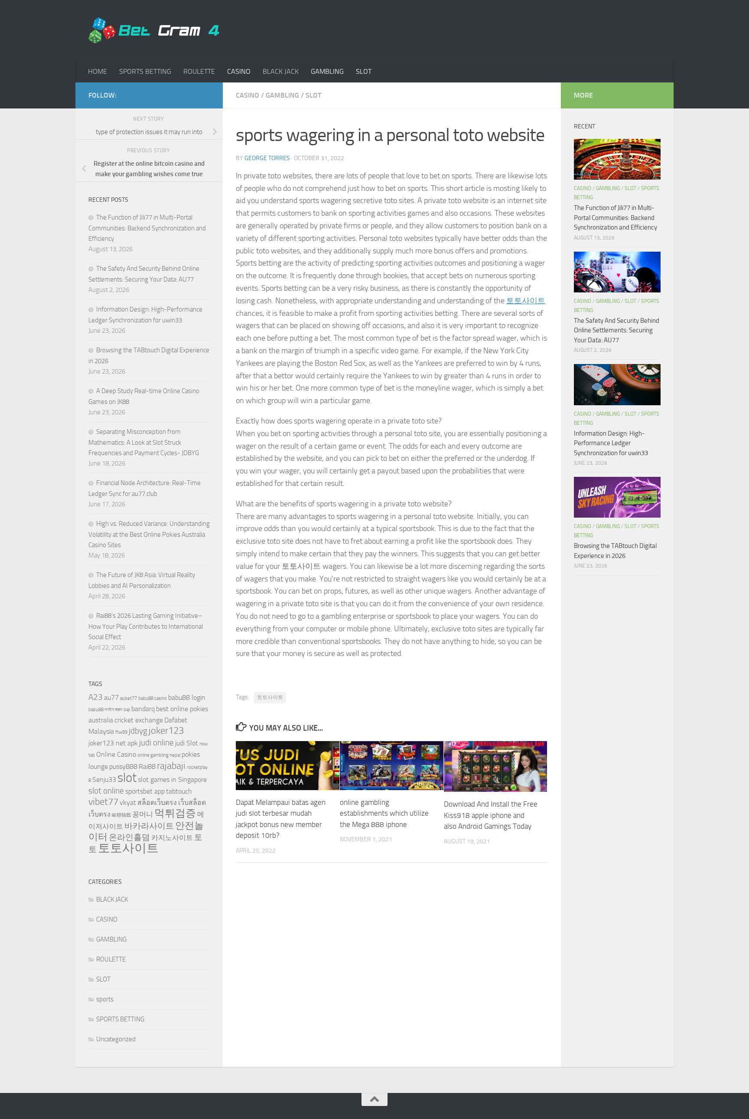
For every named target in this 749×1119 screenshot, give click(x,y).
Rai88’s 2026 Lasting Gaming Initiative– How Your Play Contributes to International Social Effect (145, 626)
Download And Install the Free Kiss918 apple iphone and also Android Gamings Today (490, 815)
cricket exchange (138, 720)
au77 (111, 697)
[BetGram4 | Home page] (153, 30)
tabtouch (179, 791)
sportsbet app (145, 791)
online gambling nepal (158, 755)
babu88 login (186, 697)
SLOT (363, 71)
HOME (97, 71)
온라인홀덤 (129, 837)
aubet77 (128, 698)
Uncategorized (116, 1039)
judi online (156, 743)
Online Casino (116, 754)
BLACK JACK (281, 71)
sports (105, 999)
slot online (106, 791)
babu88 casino (152, 698)
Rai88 (147, 766)
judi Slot (186, 743)
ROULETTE (199, 71)
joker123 (166, 730)
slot (127, 777)
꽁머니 (142, 814)
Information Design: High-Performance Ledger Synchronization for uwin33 (611, 443)
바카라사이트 (149, 826)
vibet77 (103, 801)
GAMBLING (327, 71)
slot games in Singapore (172, 779)
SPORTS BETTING (145, 71)
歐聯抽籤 (121, 815)
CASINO (239, 71)
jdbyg (138, 731)
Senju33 (104, 779)
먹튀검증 (175, 813)
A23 (95, 697)
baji (127, 709)
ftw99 (121, 732)
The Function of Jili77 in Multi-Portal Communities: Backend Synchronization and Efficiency (147, 228)
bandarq (143, 709)
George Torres (267, 158)
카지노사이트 (172, 838)
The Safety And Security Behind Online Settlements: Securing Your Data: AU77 (616, 330)
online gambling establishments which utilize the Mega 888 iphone (384, 813)
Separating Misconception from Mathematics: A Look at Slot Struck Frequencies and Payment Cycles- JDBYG (143, 442)
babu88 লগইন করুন (105, 709)
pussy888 (123, 766)
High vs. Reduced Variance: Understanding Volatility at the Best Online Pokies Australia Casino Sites (149, 534)
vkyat (128, 802)
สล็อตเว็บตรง (157, 802)
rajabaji (171, 765)
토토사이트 (525, 300)
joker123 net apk (113, 743)
